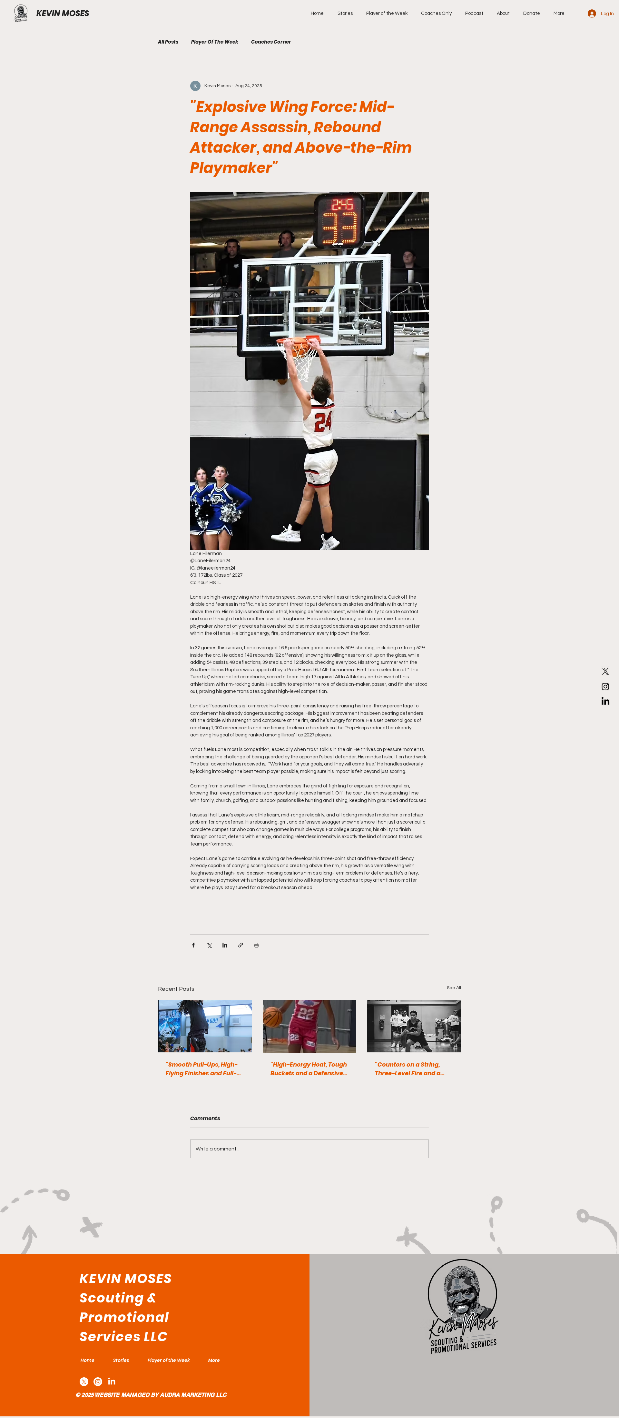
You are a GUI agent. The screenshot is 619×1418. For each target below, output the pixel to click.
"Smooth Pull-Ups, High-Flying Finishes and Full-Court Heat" (202, 1069)
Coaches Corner (271, 42)
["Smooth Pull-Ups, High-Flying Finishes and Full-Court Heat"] (205, 1026)
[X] (605, 671)
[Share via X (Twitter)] (209, 945)
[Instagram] (605, 686)
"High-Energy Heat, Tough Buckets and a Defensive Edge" (308, 1069)
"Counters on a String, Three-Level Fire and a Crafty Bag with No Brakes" (407, 1069)
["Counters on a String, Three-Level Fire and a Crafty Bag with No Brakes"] (414, 1026)
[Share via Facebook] (193, 945)
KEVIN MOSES (62, 13)
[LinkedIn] (605, 701)
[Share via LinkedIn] (225, 945)
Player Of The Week (214, 42)
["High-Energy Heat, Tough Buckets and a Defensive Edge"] (310, 1026)
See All (454, 988)
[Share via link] (241, 945)
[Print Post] (256, 945)
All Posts (168, 42)
